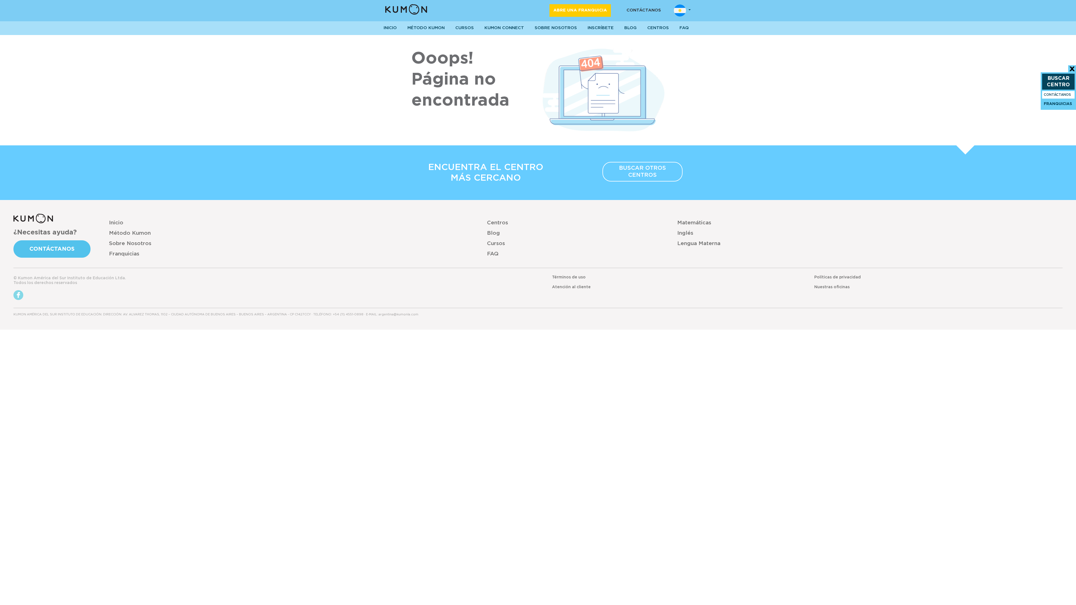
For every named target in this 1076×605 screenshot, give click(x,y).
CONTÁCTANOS (644, 10)
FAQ (492, 254)
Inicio (116, 222)
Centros (497, 222)
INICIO (390, 28)
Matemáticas (694, 222)
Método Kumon (426, 28)
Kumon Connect (504, 28)
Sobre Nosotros (130, 243)
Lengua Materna (698, 243)
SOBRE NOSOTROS (556, 28)
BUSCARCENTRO (1058, 81)
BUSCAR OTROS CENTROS (642, 171)
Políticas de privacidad (837, 277)
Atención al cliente (571, 287)
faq (684, 28)
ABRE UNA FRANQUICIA (580, 10)
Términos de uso (569, 277)
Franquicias (124, 254)
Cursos (464, 28)
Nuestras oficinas (832, 287)
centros (658, 28)
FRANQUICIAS (1058, 104)
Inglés (685, 233)
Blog (630, 28)
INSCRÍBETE (601, 28)
